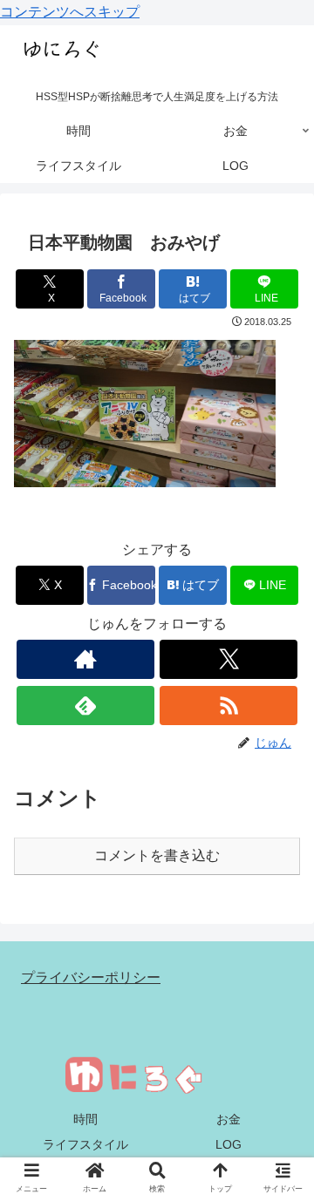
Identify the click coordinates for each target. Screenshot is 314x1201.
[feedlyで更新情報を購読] (85, 705)
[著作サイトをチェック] (85, 659)
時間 (85, 1119)
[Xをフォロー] (228, 659)
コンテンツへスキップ (70, 11)
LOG (228, 1144)
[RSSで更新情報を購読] (228, 705)
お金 (228, 1119)
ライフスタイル (85, 1144)
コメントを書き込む (157, 855)
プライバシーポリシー (90, 977)
